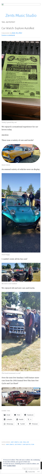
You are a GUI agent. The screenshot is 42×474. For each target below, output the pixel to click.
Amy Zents (15, 442)
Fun (24, 442)
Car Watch (27, 444)
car (20, 442)
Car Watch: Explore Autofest (18, 28)
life (27, 442)
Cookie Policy (11, 465)
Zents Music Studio (21, 15)
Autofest (18, 444)
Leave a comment (8, 35)
